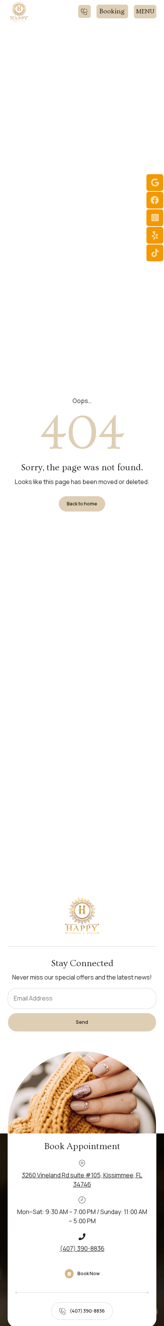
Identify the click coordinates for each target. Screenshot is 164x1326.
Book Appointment (82, 1146)
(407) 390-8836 (82, 1248)
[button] (145, 11)
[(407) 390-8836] (82, 1236)
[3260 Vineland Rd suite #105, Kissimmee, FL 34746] (82, 1163)
